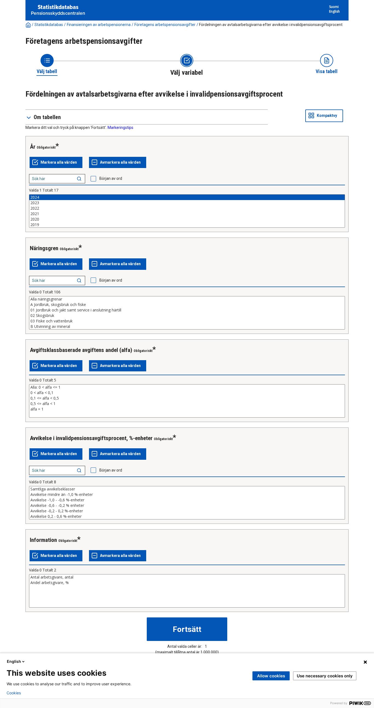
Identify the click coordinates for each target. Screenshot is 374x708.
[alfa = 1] (187, 409)
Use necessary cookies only (325, 675)
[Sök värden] (79, 178)
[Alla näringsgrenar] (187, 299)
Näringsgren (44, 248)
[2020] (187, 219)
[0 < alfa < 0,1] (187, 392)
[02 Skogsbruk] (187, 315)
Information (43, 540)
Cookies (14, 693)
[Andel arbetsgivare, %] (187, 582)
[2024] (187, 197)
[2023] (187, 203)
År (32, 146)
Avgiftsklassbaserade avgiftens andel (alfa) (81, 350)
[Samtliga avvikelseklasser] (187, 489)
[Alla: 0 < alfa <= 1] (187, 387)
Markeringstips (120, 127)
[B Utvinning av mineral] (187, 326)
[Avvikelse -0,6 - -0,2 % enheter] (187, 505)
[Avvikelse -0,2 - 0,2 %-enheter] (187, 511)
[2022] (187, 208)
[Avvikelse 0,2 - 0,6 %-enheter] (187, 516)
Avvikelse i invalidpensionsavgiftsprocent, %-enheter (91, 438)
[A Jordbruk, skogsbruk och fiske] (187, 304)
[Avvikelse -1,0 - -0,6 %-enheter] (187, 500)
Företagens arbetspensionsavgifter (164, 24)
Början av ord (110, 178)
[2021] (187, 213)
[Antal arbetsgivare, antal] (187, 577)
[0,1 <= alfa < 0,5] (187, 398)
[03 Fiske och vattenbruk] (187, 321)
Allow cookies (271, 675)
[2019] (187, 224)
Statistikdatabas (48, 24)
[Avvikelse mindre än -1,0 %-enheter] (187, 494)
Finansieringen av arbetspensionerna (99, 24)
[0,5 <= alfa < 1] (187, 403)
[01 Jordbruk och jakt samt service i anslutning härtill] (187, 310)
